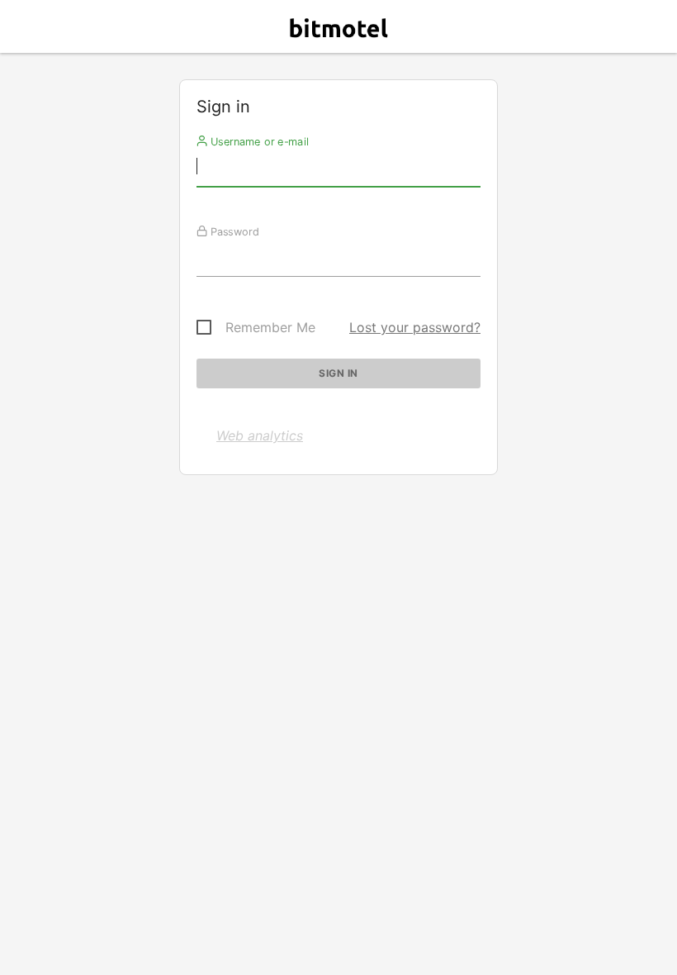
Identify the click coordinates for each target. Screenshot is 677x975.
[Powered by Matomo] (338, 31)
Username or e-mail (258, 141)
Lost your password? (415, 327)
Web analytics (259, 435)
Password (233, 231)
